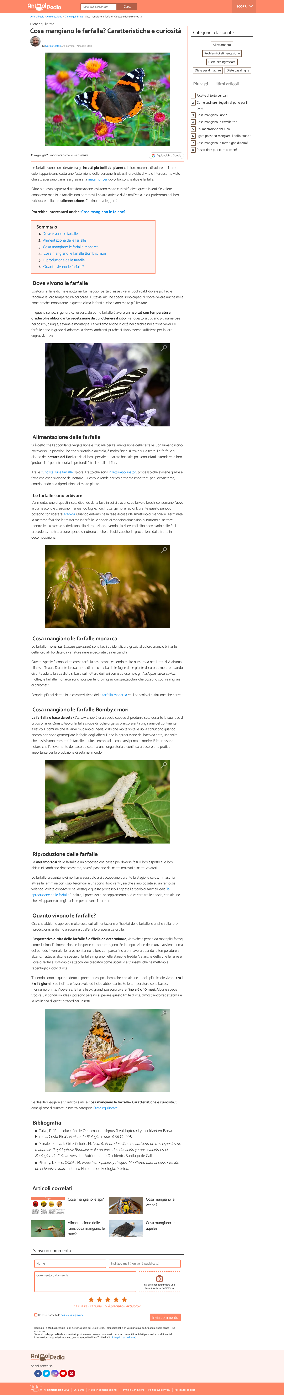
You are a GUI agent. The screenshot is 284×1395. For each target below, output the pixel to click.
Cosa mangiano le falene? (103, 212)
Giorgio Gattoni (53, 46)
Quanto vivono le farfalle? (63, 267)
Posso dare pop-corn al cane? (217, 150)
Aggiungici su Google (168, 155)
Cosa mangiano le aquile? (160, 1226)
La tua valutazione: (87, 1306)
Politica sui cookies (184, 1389)
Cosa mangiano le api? (86, 1199)
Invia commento (165, 1317)
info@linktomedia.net (124, 1337)
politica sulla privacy (72, 1315)
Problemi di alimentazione (222, 53)
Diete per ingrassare (222, 62)
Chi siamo (79, 1389)
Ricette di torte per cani (212, 95)
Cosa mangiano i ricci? (212, 115)
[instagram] (54, 1373)
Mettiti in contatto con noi (102, 1389)
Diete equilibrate (74, 17)
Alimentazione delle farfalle (64, 240)
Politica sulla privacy (159, 1389)
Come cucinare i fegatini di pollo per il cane (222, 105)
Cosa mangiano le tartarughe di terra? (222, 143)
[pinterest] (71, 1373)
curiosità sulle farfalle (57, 472)
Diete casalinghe (238, 70)
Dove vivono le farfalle (60, 234)
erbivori (69, 514)
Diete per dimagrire (208, 70)
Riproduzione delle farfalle (64, 260)
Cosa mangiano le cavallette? (217, 122)
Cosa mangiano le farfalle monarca (71, 247)
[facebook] (38, 1373)
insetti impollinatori (122, 472)
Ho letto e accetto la (60, 1315)
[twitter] (46, 1373)
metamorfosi (97, 179)
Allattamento (222, 45)
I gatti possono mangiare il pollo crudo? (224, 136)
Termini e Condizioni (132, 1389)
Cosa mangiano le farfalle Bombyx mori (74, 253)
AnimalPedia (37, 17)
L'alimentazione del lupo (213, 129)
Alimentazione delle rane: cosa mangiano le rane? (86, 1228)
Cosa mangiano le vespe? (160, 1202)
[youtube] (63, 1373)
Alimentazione (54, 17)
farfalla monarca (114, 695)
